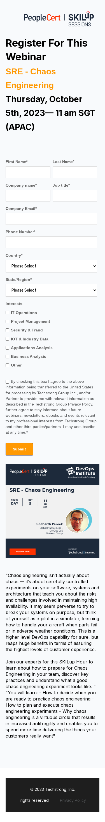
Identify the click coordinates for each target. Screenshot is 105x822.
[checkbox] (51, 339)
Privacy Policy (73, 800)
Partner (13, 398)
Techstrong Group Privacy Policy (63, 404)
